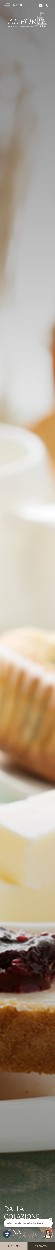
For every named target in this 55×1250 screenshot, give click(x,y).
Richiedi (13, 1246)
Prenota (41, 1246)
